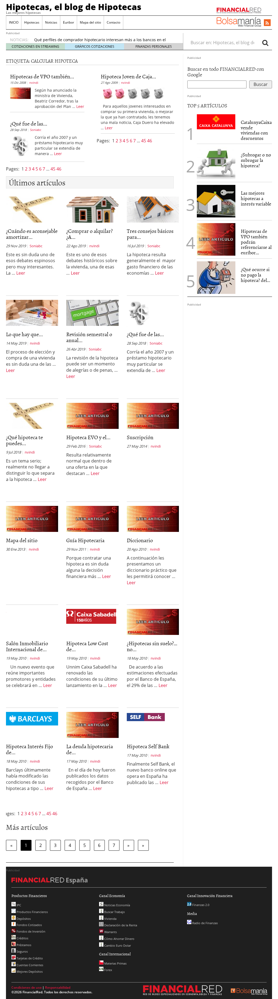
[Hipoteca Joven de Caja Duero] (133, 93)
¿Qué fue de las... (28, 123)
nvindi (33, 83)
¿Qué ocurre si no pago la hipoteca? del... (255, 275)
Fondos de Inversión (30, 931)
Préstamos (23, 945)
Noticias (51, 22)
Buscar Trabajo (114, 912)
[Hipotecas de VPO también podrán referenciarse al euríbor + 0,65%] (20, 93)
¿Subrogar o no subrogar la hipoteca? (256, 160)
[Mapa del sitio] (32, 518)
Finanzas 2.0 (200, 905)
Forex (107, 970)
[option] (103, 36)
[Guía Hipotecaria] (92, 518)
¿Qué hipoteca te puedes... (24, 440)
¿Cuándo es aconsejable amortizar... (32, 234)
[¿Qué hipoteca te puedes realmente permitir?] (32, 415)
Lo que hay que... (24, 334)
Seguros (22, 951)
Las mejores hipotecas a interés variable (256, 198)
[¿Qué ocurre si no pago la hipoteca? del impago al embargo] (216, 277)
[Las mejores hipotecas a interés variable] (216, 201)
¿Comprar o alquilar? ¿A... (89, 234)
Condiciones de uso (26, 987)
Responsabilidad (57, 987)
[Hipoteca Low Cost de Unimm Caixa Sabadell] (91, 616)
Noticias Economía (116, 905)
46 (58, 169)
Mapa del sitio (90, 22)
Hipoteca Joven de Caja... (128, 76)
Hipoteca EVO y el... (88, 437)
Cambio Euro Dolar (117, 945)
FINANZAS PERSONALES (153, 46)
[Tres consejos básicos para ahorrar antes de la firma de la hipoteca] (153, 209)
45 (53, 169)
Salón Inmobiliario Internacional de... (27, 646)
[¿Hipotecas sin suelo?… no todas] (153, 621)
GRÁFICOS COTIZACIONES (94, 46)
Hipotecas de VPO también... (42, 76)
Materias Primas (115, 963)
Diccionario (140, 540)
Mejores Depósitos (29, 971)
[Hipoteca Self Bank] (146, 717)
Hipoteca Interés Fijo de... (29, 749)
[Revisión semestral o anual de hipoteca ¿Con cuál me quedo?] (92, 312)
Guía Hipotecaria (85, 540)
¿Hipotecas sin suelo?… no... (152, 646)
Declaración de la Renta (120, 925)
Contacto (113, 22)
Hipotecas (31, 22)
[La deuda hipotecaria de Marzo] (92, 724)
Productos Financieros (32, 912)
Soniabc (35, 130)
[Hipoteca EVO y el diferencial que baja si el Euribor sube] (92, 415)
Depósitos (23, 919)
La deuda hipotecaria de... (89, 749)
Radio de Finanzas (204, 923)
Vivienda (109, 919)
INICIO (13, 22)
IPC (18, 905)
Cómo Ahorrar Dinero (118, 939)
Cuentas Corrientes (29, 965)
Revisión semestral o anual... (89, 337)
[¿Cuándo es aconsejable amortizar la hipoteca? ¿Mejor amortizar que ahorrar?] (32, 209)
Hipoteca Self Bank (148, 746)
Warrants (110, 932)
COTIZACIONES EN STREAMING (35, 46)
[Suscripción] (153, 415)
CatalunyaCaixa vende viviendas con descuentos (256, 130)
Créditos (22, 938)
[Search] (265, 42)
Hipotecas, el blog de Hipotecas (73, 6)
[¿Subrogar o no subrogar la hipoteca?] (216, 163)
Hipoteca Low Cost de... (87, 646)
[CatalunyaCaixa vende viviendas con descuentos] (216, 121)
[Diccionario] (153, 518)
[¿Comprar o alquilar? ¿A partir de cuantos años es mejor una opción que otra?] (92, 209)
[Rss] (267, 23)
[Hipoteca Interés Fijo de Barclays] (32, 718)
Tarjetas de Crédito (29, 958)
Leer (80, 106)
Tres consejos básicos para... (150, 234)
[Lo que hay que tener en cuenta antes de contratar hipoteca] (32, 312)
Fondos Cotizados (29, 925)
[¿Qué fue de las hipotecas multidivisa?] (20, 146)
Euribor (68, 22)
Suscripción (140, 437)
